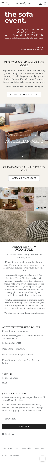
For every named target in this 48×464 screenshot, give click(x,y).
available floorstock (24, 178)
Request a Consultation (24, 94)
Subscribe (24, 426)
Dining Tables (26, 448)
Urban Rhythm (13, 455)
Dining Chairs (39, 448)
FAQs (4, 382)
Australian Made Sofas (10, 448)
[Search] (8, 3)
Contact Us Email (10, 378)
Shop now (24, 149)
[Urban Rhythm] (24, 3)
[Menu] (3, 3)
